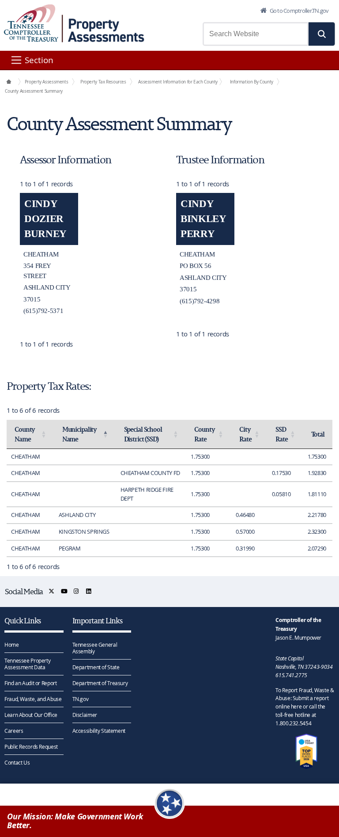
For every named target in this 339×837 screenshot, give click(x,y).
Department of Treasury (100, 682)
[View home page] (31, 23)
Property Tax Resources (103, 82)
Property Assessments (46, 82)
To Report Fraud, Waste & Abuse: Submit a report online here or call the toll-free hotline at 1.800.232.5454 (304, 706)
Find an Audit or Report (30, 682)
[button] (322, 34)
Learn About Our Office (30, 714)
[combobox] (255, 34)
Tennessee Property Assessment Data (27, 664)
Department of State (96, 667)
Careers (13, 730)
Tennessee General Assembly (94, 648)
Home (11, 644)
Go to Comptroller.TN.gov (298, 11)
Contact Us (17, 762)
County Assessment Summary (34, 91)
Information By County (251, 82)
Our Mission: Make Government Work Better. (75, 821)
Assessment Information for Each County (178, 82)
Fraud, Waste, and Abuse (32, 698)
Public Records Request (31, 746)
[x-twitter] (52, 591)
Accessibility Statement (98, 730)
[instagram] (76, 591)
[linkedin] (89, 591)
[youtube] (64, 591)
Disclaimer (84, 714)
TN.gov (80, 698)
